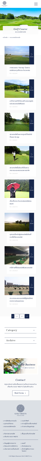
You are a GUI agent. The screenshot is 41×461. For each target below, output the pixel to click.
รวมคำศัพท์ (25, 421)
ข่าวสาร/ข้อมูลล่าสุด (28, 427)
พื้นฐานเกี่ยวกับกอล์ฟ (28, 434)
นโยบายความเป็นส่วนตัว (11, 449)
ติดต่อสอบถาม (26, 446)
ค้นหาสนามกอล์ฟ (9, 434)
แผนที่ (23, 443)
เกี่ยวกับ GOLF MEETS (11, 437)
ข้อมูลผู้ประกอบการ (10, 443)
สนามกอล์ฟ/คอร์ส (9, 427)
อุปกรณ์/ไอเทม (8, 424)
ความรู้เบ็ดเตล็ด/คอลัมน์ (29, 424)
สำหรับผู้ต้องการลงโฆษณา (28, 450)
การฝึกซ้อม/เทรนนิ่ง (10, 421)
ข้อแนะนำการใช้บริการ (11, 446)
